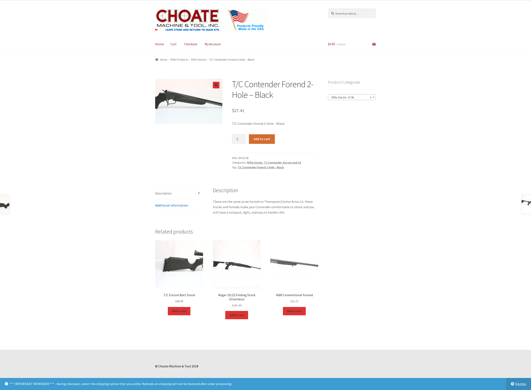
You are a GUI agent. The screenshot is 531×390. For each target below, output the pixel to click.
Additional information (171, 205)
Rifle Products (179, 59)
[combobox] (352, 97)
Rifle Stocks (198, 59)
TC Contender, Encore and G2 (282, 162)
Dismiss (520, 384)
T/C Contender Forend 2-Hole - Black (260, 167)
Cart (174, 44)
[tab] (179, 193)
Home (159, 44)
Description (163, 193)
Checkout (190, 44)
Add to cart (262, 139)
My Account (213, 44)
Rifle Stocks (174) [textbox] (350, 97)
